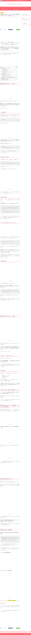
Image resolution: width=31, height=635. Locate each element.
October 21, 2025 (12, 211)
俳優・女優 (3, 9)
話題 (7, 9)
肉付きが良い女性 (5, 70)
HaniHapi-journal (15, 4)
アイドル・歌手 (17, 7)
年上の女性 (4, 69)
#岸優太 (5, 209)
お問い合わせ (16, 9)
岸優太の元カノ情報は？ (5, 79)
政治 (11, 9)
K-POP (12, 7)
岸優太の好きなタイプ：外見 (6, 68)
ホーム (3, 7)
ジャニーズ (7, 7)
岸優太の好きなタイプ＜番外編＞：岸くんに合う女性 (9, 77)
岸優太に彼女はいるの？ (5, 78)
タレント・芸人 (24, 7)
